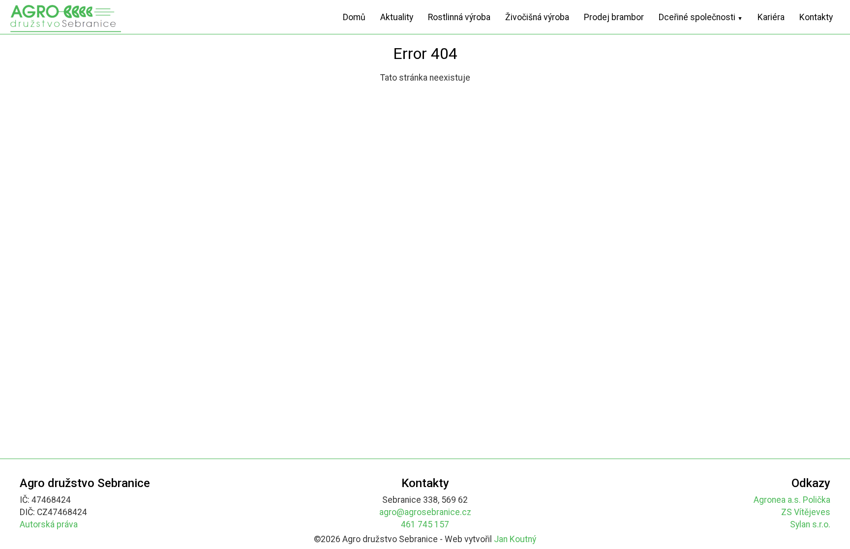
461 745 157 (425, 524)
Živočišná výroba (537, 17)
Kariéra (771, 17)
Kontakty (816, 17)
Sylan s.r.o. (810, 524)
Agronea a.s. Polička (792, 500)
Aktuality (396, 17)
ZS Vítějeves (805, 512)
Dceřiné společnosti (701, 17)
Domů (354, 17)
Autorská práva (49, 524)
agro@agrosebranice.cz (425, 512)
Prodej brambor (614, 17)
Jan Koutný (515, 539)
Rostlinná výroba (459, 17)
